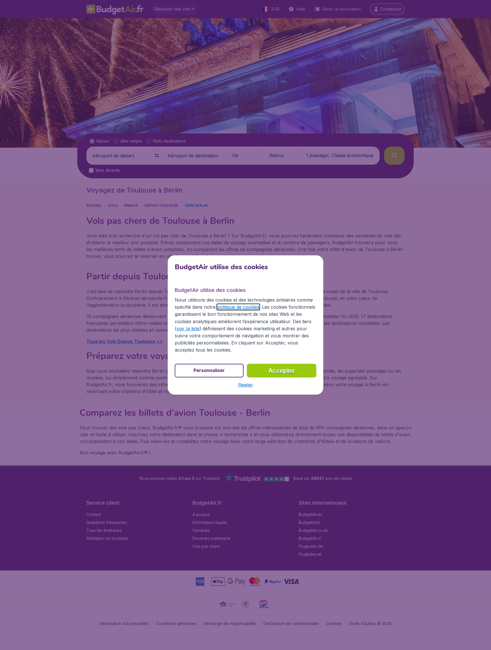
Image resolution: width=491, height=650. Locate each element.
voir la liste (187, 328)
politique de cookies (238, 307)
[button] (245, 385)
